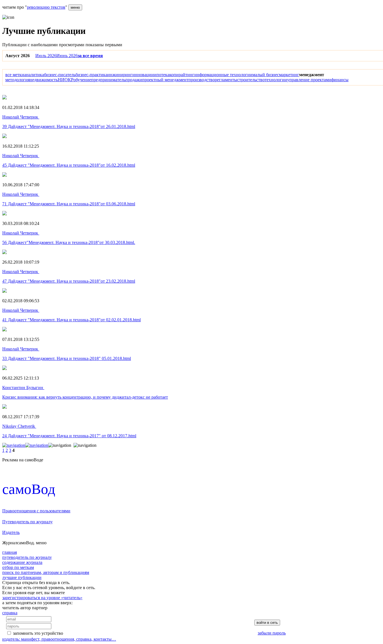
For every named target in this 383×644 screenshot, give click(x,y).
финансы (340, 79)
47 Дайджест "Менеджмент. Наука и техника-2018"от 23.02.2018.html (68, 281)
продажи (133, 79)
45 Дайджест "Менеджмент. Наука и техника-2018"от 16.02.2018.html (68, 165)
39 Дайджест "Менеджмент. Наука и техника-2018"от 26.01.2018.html (68, 126)
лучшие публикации (21, 577)
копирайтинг (181, 74)
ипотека (161, 74)
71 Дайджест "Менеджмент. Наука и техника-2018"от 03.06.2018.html (68, 203)
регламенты (226, 79)
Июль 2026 (45, 55)
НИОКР (65, 79)
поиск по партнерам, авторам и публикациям (45, 572)
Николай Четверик (20, 117)
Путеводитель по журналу (27, 521)
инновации (143, 74)
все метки (14, 74)
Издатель (11, 532)
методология (17, 79)
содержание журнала (22, 562)
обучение (82, 79)
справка (9, 612)
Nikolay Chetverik (19, 426)
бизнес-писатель (59, 74)
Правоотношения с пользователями (36, 510)
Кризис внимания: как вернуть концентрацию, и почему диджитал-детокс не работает (85, 397)
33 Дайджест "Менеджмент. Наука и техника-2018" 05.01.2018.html (66, 358)
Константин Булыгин (23, 387)
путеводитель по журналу (27, 557)
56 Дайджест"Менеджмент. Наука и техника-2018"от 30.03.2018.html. (68, 242)
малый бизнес (265, 74)
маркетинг (289, 74)
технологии (276, 79)
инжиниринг (119, 74)
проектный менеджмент (165, 79)
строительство (251, 79)
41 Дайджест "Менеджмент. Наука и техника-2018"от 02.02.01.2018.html (71, 319)
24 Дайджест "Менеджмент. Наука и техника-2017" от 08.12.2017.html (69, 435)
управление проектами (309, 79)
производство (201, 79)
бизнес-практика (91, 74)
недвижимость (44, 79)
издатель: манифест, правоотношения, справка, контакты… (59, 639)
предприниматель (108, 79)
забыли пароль (272, 633)
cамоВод (28, 489)
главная (9, 552)
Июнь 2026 (67, 55)
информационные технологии (223, 74)
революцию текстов (46, 7)
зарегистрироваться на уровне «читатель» (42, 597)
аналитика (34, 74)
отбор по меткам (18, 567)
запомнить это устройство (38, 633)
